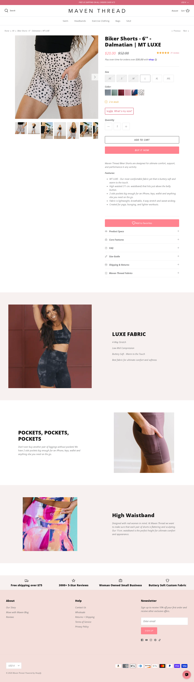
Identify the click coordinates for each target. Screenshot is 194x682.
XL (157, 78)
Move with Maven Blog (17, 612)
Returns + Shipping (85, 616)
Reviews (10, 616)
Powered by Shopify (33, 673)
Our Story (11, 607)
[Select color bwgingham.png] (108, 94)
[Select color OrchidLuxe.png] (128, 94)
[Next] (95, 77)
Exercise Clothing (100, 20)
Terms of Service (83, 621)
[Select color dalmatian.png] (141, 94)
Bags (117, 20)
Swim (65, 20)
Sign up (149, 630)
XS (110, 78)
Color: (108, 86)
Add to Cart (141, 139)
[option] (56, 77)
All (13, 31)
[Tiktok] (160, 640)
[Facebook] (142, 640)
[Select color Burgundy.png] (121, 94)
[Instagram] (151, 640)
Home (7, 31)
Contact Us (80, 607)
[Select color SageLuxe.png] (115, 94)
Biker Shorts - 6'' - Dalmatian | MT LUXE (33, 31)
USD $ (183, 2)
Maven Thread (18, 673)
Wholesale (80, 612)
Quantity (109, 119)
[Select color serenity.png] (135, 94)
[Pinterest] (155, 640)
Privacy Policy (82, 626)
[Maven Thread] (97, 10)
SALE (128, 20)
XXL (168, 78)
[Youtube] (146, 640)
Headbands (80, 20)
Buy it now (142, 150)
